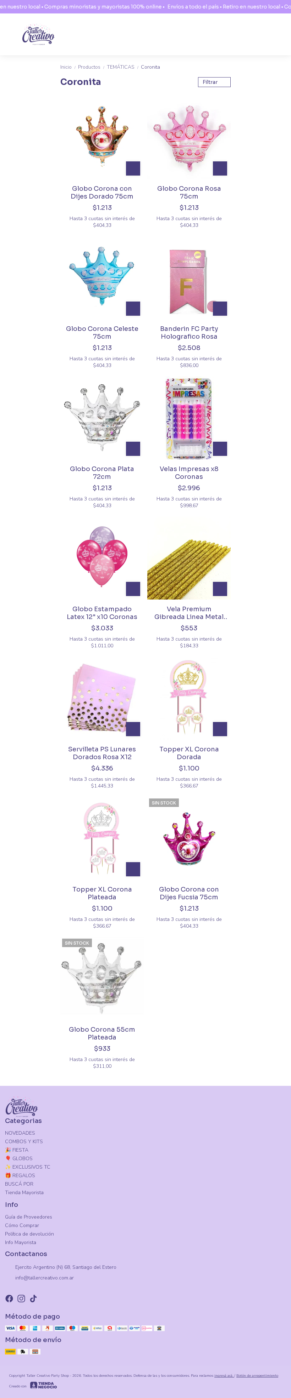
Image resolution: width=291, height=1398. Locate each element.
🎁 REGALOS (20, 1175)
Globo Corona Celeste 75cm (102, 332)
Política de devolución (29, 1234)
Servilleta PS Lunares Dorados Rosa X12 (102, 753)
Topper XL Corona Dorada (189, 753)
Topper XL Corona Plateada (102, 893)
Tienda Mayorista (24, 1192)
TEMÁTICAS (123, 67)
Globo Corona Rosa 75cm (189, 192)
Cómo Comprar (22, 1225)
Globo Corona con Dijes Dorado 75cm (102, 192)
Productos (91, 67)
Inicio (68, 67)
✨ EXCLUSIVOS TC (27, 1167)
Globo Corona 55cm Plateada (102, 1033)
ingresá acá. (224, 1375)
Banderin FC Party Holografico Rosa (189, 332)
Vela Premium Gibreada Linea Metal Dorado (189, 613)
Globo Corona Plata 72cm (102, 473)
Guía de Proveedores (28, 1217)
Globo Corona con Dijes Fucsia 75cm (189, 893)
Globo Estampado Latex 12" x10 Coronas (102, 613)
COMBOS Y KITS (24, 1141)
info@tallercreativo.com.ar (44, 1277)
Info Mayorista (20, 1242)
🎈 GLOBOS (19, 1158)
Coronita (150, 67)
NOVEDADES (20, 1133)
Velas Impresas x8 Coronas (189, 473)
